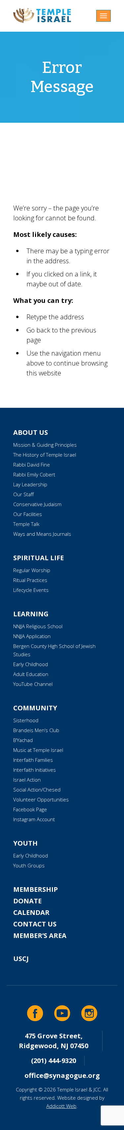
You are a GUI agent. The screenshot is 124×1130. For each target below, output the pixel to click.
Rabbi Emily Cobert (34, 474)
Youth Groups (29, 865)
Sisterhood (25, 720)
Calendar (31, 912)
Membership (35, 889)
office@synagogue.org (62, 1075)
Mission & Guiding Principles (45, 444)
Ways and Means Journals (42, 534)
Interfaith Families (33, 760)
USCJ (21, 958)
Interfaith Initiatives (34, 769)
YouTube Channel (33, 684)
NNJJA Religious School (37, 626)
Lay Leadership (30, 484)
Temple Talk (26, 524)
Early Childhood (30, 664)
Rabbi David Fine (31, 464)
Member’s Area (39, 935)
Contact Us (35, 924)
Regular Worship (31, 570)
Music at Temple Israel (38, 750)
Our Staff (23, 494)
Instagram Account (34, 819)
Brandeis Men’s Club (36, 730)
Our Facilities (27, 514)
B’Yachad (23, 740)
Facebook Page (30, 809)
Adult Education (30, 674)
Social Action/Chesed (37, 789)
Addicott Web (61, 1106)
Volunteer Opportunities (41, 799)
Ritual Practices (30, 580)
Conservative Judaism (37, 504)
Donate (27, 900)
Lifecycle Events (31, 590)
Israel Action (27, 779)
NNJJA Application (32, 636)
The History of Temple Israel (44, 454)
